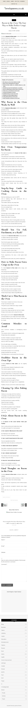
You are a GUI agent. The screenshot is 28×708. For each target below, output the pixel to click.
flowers (3, 648)
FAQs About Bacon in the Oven (10, 96)
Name (3, 539)
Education (3, 639)
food (2, 651)
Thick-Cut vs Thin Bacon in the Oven (11, 90)
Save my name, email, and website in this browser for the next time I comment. (13, 561)
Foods (14, 20)
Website (3, 552)
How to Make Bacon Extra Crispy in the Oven (13, 89)
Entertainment (4, 642)
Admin (18, 30)
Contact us (14, 3)
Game (2, 654)
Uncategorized (5, 687)
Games (12, 1)
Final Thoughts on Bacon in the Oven (11, 98)
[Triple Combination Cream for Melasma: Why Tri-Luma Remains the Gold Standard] (4, 505)
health (2, 657)
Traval (2, 681)
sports (2, 672)
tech (2, 678)
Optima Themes (18, 705)
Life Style (17, 1)
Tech (2, 675)
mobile (3, 666)
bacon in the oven (11, 36)
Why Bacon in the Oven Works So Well (11, 81)
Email (3, 546)
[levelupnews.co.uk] (14, 8)
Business (22, 1)
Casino (3, 630)
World (8, 1)
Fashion (3, 645)
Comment (4, 564)
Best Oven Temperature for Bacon (11, 83)
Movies (3, 669)
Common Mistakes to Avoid (9, 92)
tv (1, 684)
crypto (3, 636)
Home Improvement (6, 660)
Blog (2, 624)
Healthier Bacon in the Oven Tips (10, 93)
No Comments (14, 500)
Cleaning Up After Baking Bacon (10, 95)
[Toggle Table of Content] (23, 80)
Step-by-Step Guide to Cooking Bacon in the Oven (14, 85)
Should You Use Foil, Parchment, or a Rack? (12, 87)
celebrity (3, 633)
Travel (3, 699)
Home (4, 1)
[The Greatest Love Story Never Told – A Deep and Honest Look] (24, 505)
